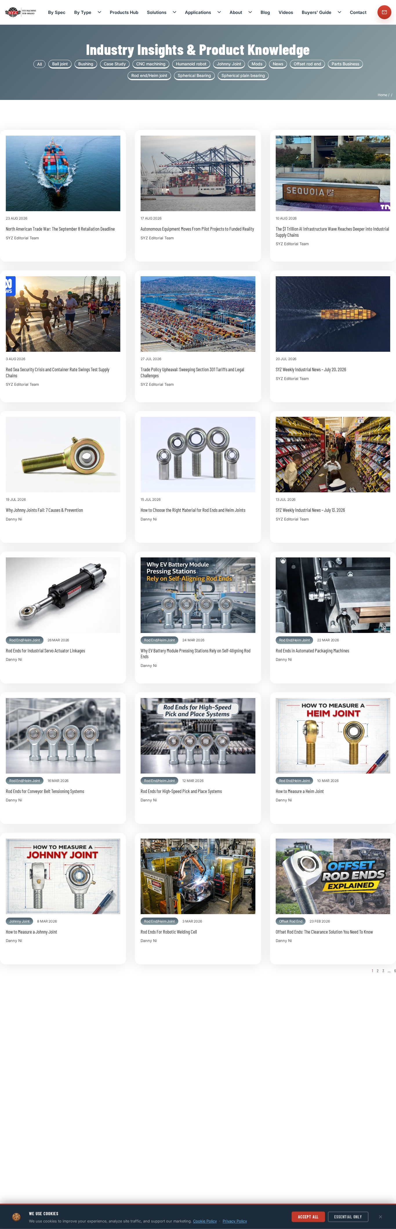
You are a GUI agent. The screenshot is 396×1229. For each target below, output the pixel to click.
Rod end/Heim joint (149, 75)
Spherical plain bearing (243, 75)
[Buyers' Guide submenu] (339, 12)
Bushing (85, 63)
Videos (286, 12)
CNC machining (151, 63)
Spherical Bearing (194, 75)
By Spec (57, 12)
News (278, 63)
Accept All (308, 1216)
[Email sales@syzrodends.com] (384, 12)
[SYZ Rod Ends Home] (21, 12)
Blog (265, 12)
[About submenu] (250, 12)
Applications (198, 12)
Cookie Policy (205, 1221)
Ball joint (60, 63)
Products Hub (124, 12)
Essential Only (348, 1216)
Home (382, 95)
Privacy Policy (235, 1221)
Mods (257, 63)
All (39, 64)
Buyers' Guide (316, 12)
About (236, 12)
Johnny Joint (229, 63)
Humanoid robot (191, 63)
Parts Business (345, 63)
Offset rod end (307, 63)
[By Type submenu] (99, 12)
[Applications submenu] (219, 12)
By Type (82, 12)
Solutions (156, 12)
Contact (358, 12)
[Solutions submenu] (174, 12)
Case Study (115, 63)
